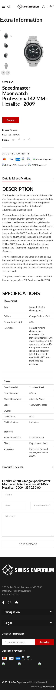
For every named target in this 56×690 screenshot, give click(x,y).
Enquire (10, 120)
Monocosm (48, 686)
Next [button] (8, 73)
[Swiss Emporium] (28, 6)
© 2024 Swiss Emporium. (14, 682)
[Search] (8, 6)
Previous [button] (3, 73)
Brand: (5, 130)
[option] (7, 36)
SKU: (4, 134)
